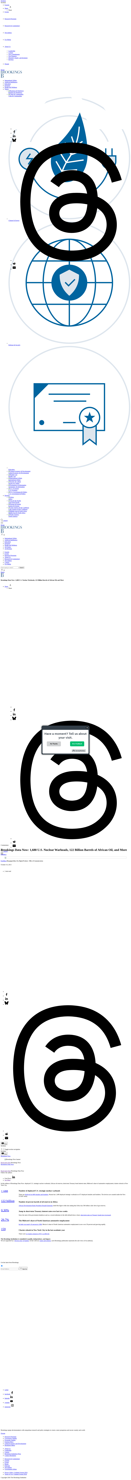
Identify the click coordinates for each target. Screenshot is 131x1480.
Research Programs (10, 555)
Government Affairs (11, 1469)
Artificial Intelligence (11, 540)
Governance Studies (11, 1438)
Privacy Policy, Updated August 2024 (16, 1472)
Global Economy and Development (15, 1443)
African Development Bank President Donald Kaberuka (36, 1205)
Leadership (8, 1450)
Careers (7, 562)
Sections (3, 1)
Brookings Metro (10, 1445)
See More (7, 1180)
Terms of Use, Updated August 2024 (16, 1474)
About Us (8, 557)
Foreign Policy (9, 1442)
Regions (7, 495)
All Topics (8, 547)
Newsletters (8, 560)
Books (7, 1464)
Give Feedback (77, 744)
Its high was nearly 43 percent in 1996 (30, 1224)
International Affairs (11, 538)
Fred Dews (3, 854)
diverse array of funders (22, 1241)
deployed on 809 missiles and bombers (36, 1194)
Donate (3, 1433)
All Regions (8, 549)
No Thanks (54, 744)
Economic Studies (10, 1440)
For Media (8, 564)
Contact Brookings (10, 1455)
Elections (7, 543)
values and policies (45, 1241)
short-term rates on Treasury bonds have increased (96, 1215)
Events (7, 554)
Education (8, 542)
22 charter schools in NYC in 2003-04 (37, 1234)
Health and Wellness (11, 545)
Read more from (6, 1162)
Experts (7, 552)
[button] (65, 1150)
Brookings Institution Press (13, 1454)
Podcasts (7, 1466)
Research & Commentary (12, 559)
